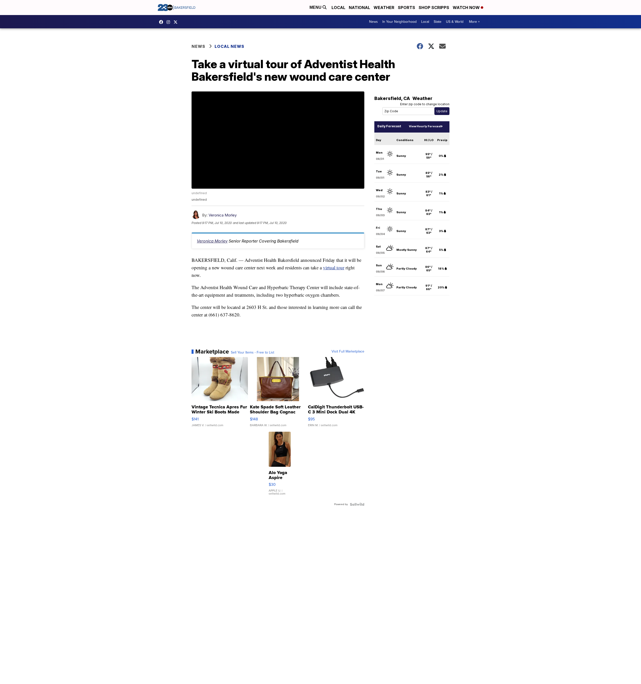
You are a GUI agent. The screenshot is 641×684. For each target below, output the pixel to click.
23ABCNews (170, 22)
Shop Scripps (434, 7)
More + (474, 21)
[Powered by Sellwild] (357, 504)
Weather (384, 7)
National (359, 7)
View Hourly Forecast (425, 126)
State (437, 21)
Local (338, 7)
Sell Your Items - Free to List (252, 352)
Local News (229, 46)
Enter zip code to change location (424, 104)
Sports (406, 7)
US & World (454, 21)
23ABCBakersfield (162, 22)
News (373, 21)
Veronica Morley (223, 215)
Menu (316, 7)
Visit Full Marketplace (348, 351)
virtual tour (333, 267)
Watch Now (467, 7)
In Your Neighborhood (399, 21)
